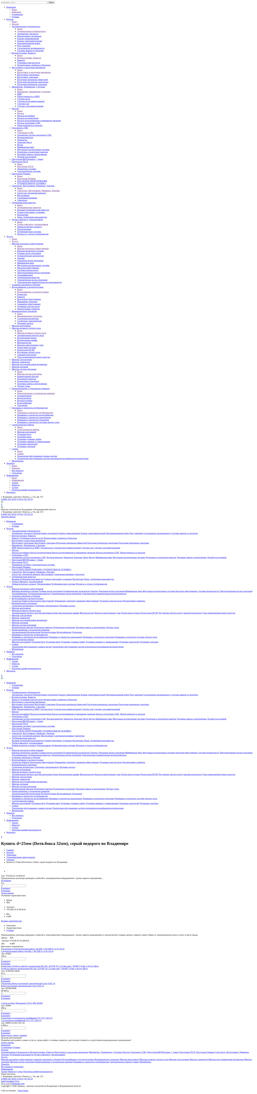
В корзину (5, 888)
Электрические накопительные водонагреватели (39, 282)
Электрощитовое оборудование (20, 857)
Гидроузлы (22, 294)
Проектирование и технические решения (30, 388)
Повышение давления (27, 301)
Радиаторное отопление (28, 381)
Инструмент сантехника (28, 75)
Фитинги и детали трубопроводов (32, 234)
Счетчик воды (23, 99)
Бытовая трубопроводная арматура (33, 210)
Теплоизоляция (24, 229)
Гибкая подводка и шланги (29, 227)
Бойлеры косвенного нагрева (30, 251)
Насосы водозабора (26, 116)
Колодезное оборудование (29, 299)
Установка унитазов (26, 446)
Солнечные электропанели (29, 321)
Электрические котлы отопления (32, 280)
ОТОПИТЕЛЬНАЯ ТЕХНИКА (31, 183)
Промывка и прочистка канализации (34, 417)
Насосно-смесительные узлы (30, 345)
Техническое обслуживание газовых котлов (37, 456)
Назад (14, 9)
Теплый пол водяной (26, 157)
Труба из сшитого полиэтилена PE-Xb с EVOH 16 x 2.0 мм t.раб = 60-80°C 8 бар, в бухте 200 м (44, 968)
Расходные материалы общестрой (32, 79)
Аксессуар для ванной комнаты (31, 193)
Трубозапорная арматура (28, 277)
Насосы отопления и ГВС (29, 123)
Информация (12, 475)
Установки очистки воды (28, 63)
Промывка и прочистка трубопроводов (30, 408)
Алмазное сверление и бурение (26, 285)
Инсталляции (23, 195)
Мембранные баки (25, 147)
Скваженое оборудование (29, 304)
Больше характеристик (11, 921)
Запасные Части (24, 142)
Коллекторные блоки (26, 338)
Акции (15, 482)
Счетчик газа (23, 104)
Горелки (21, 258)
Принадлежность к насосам (29, 125)
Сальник (10, 860)
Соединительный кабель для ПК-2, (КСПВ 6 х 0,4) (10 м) (27, 951)
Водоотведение (24, 398)
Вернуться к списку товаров (14, 1035)
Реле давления (23, 46)
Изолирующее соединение (29, 36)
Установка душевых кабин (29, 439)
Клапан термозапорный (28, 38)
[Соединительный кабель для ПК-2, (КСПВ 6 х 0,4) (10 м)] (32, 949)
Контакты (10, 492)
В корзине (5, 891)
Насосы (15, 108)
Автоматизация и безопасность (26, 26)
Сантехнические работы (23, 425)
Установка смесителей (27, 444)
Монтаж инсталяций (26, 432)
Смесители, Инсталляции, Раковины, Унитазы (33, 186)
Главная (10, 850)
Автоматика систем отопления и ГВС (34, 135)
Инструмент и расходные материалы (28, 67)
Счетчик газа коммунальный (30, 106)
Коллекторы (22, 215)
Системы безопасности (27, 270)
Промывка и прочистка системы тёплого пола (38, 422)
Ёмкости (21, 60)
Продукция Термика (21, 174)
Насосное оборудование (28, 268)
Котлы (20, 145)
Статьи (15, 487)
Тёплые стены (23, 386)
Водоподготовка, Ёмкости (24, 53)
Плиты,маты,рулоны (26, 347)
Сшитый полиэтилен (26, 355)
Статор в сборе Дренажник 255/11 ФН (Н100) (22, 1003)
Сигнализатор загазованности (31, 48)
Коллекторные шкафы (27, 340)
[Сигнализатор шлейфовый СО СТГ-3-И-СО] (26, 1018)
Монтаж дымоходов (21, 362)
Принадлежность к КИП (28, 96)
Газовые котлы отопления (29, 253)
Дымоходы (22, 140)
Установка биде (24, 434)
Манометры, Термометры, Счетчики (28, 87)
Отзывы (15, 17)
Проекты (10, 463)
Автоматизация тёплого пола (30, 335)
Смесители (22, 200)
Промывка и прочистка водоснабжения (35, 415)
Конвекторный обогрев (28, 376)
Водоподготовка (24, 400)
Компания (11, 7)
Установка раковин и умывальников (33, 441)
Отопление (22, 405)
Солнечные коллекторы (28, 318)
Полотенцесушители (26, 379)
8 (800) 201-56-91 (9, 499)
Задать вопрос (7, 893)
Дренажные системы (26, 169)
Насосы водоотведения (27, 118)
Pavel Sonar (23, 1090)
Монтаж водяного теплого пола (26, 328)
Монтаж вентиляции (21, 326)
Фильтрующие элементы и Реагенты (34, 65)
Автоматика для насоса (27, 34)
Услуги (9, 236)
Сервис (15, 449)
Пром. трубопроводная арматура (32, 217)
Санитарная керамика (27, 198)
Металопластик (24, 343)
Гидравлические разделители (30, 256)
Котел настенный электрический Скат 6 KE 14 (22, 986)
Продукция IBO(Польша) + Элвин (27, 159)
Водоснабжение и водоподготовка (27, 287)
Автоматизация (24, 396)
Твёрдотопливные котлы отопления (33, 273)
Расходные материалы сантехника (32, 82)
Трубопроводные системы (29, 231)
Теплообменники (25, 275)
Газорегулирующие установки (31, 212)
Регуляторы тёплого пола (28, 352)
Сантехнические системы (29, 171)
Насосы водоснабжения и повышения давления (39, 120)
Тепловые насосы (25, 323)
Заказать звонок (8, 517)
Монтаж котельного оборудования (27, 244)
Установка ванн (24, 437)
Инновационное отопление (24, 311)
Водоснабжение (24, 403)
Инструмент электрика (27, 77)
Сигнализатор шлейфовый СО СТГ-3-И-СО (21, 1020)
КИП (19, 94)
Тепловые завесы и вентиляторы (32, 154)
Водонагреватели (25, 137)
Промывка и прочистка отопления (33, 420)
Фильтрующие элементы (28, 309)
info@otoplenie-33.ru (10, 1081)
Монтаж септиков (20, 367)
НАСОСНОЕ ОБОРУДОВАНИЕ (32, 181)
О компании (17, 14)
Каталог (10, 19)
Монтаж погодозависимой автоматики (29, 364)
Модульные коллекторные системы (33, 149)
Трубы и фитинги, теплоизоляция (27, 219)
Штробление (17, 461)
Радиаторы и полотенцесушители (32, 152)
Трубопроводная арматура (24, 203)
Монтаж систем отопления (24, 369)
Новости (16, 485)
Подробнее (6, 880)
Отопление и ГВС (20, 128)
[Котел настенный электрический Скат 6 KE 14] (28, 983)
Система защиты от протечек (30, 50)
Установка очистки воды (28, 306)
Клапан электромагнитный (29, 41)
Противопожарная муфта (28, 43)
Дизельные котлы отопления (30, 260)
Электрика (11, 855)
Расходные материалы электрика (32, 84)
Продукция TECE (20, 161)
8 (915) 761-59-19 (25, 499)
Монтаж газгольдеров (22, 359)
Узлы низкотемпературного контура (33, 357)
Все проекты (17, 470)
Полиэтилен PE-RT (26, 350)
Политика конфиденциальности (26, 490)
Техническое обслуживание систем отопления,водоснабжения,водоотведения (52, 458)
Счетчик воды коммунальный (30, 101)
